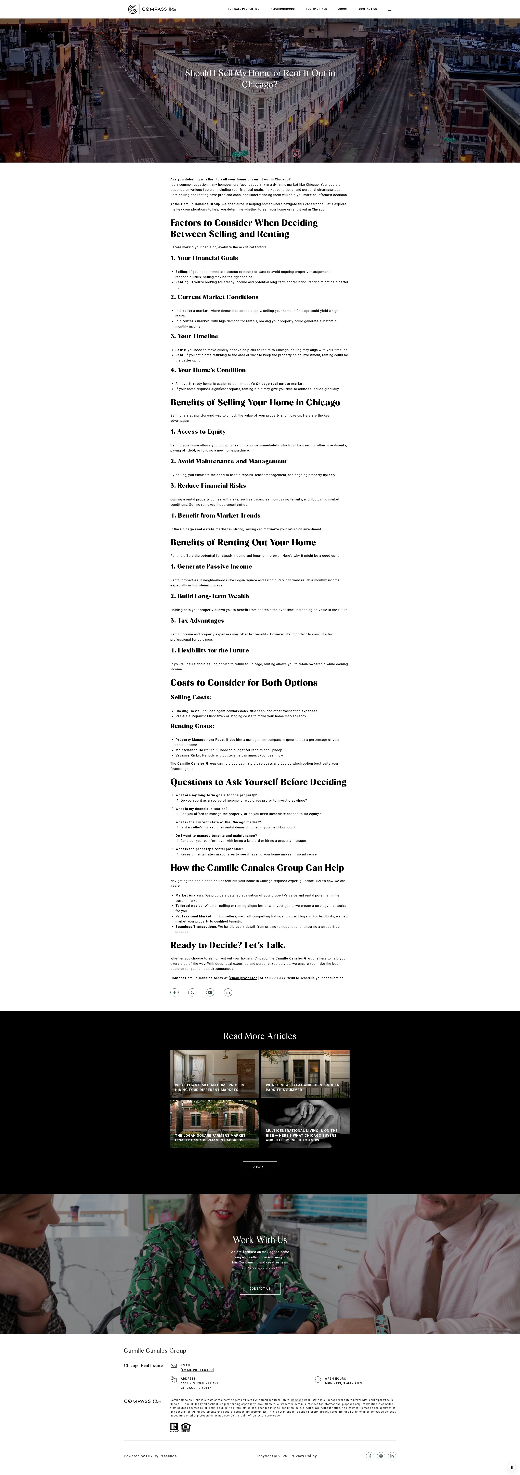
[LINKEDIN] (392, 1456)
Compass (297, 1400)
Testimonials (316, 9)
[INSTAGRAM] (381, 1456)
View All (260, 1167)
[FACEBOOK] (370, 1456)
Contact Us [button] (260, 1288)
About (343, 9)
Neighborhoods (283, 9)
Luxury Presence (161, 1456)
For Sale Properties (243, 9)
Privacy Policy (303, 1456)
